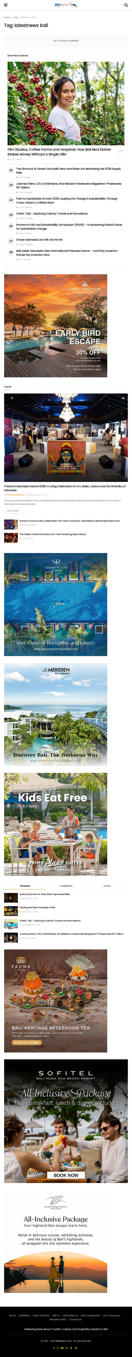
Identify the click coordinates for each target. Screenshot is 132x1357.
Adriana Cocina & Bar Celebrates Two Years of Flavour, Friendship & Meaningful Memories (70, 520)
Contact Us (75, 1319)
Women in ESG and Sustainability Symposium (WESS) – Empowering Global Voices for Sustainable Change (69, 226)
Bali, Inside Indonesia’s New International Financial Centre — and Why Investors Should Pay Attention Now (67, 253)
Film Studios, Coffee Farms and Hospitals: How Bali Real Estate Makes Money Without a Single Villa (59, 152)
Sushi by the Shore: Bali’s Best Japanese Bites (45, 894)
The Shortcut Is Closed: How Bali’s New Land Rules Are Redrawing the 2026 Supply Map (68, 170)
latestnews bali (28, 17)
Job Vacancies (111, 1315)
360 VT (56, 1315)
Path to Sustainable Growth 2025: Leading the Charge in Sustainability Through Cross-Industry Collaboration (66, 200)
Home (7, 17)
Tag (15, 17)
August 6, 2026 (28, 525)
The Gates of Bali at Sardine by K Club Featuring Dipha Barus (53, 534)
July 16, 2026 (27, 538)
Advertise (24, 1315)
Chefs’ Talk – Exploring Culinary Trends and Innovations (51, 214)
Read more (13, 510)
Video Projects (41, 1315)
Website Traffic (58, 1319)
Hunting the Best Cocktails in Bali (37, 907)
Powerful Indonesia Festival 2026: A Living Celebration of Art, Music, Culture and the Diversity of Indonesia (65, 488)
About (12, 1315)
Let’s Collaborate (90, 1315)
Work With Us (70, 1315)
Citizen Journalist (15, 495)
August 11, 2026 (34, 495)
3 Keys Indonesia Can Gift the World (39, 240)
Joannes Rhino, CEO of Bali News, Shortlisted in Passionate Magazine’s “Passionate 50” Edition (68, 185)
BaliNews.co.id (63, 1340)
